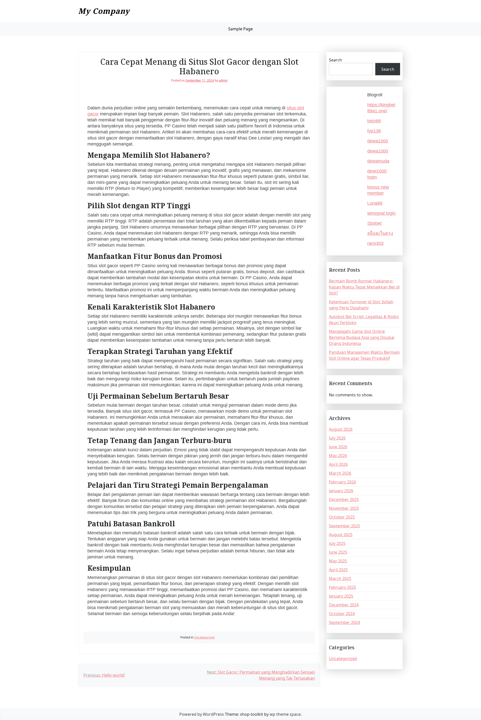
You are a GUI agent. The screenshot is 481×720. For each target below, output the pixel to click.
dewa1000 (377, 140)
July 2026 (337, 438)
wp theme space (285, 714)
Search (335, 60)
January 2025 (341, 596)
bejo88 (374, 120)
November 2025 (344, 508)
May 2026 (338, 455)
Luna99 (374, 203)
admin (223, 80)
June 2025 (338, 552)
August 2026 (340, 429)
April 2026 (338, 464)
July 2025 (337, 543)
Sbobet (374, 223)
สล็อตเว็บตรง (380, 233)
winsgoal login (381, 213)
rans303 (375, 243)
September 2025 (344, 526)
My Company (104, 11)
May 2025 (338, 561)
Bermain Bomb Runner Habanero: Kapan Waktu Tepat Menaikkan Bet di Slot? (364, 287)
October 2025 (342, 517)
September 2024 (344, 622)
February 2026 (342, 482)
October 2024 (342, 613)
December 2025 (344, 499)
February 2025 (342, 587)
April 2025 (338, 569)
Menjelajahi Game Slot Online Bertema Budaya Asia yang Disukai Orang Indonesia (361, 337)
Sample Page (240, 29)
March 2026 (340, 473)
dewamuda (378, 161)
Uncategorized (204, 637)
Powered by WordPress (201, 714)
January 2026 (341, 490)
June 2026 (338, 447)
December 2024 (344, 605)
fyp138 (374, 130)
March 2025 (340, 578)
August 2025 (340, 534)
